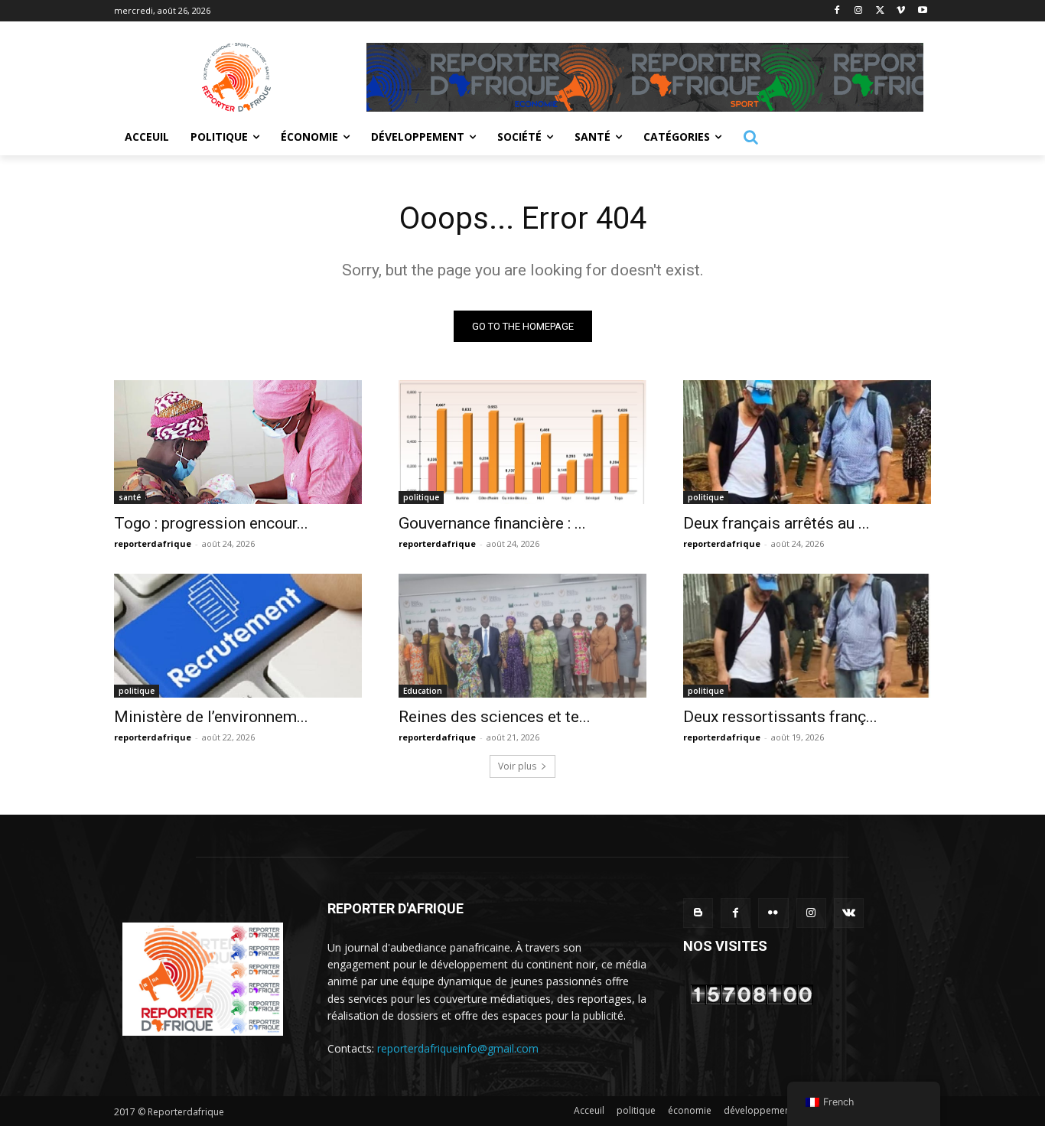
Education (422, 690)
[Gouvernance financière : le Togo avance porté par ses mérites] (522, 442)
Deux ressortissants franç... (780, 717)
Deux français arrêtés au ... (776, 523)
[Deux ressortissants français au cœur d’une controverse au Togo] (807, 636)
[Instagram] (859, 11)
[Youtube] (922, 11)
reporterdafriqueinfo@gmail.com (458, 1048)
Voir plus (517, 766)
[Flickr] (773, 913)
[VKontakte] (849, 913)
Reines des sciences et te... (495, 717)
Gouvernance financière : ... (492, 523)
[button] (750, 137)
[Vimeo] (901, 11)
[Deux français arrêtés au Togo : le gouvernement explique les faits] (807, 442)
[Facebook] (837, 11)
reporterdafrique (152, 543)
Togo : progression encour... (211, 523)
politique (421, 497)
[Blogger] (698, 913)
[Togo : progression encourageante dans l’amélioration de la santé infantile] (238, 442)
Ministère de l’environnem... (211, 717)
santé (130, 497)
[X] (880, 11)
